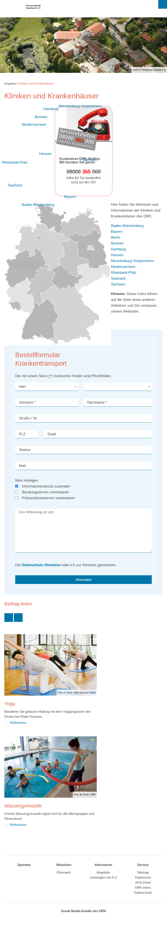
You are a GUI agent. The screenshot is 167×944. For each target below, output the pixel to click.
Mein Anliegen (26, 480)
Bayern (70, 197)
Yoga (9, 703)
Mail (22, 466)
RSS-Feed (142, 882)
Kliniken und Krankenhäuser (36, 83)
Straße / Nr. (28, 418)
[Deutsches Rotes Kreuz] (12, 8)
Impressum (143, 877)
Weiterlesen (18, 722)
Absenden (83, 580)
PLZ (22, 434)
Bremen (41, 117)
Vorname (27, 402)
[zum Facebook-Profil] (64, 919)
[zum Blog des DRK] (100, 919)
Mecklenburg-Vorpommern (80, 106)
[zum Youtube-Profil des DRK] (91, 919)
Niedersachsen (34, 124)
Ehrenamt (64, 872)
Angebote (103, 872)
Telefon (24, 450)
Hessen (45, 154)
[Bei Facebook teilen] (18, 617)
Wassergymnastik (23, 806)
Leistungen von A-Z (103, 877)
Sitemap (143, 872)
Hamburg (50, 109)
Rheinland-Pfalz (15, 162)
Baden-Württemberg (38, 205)
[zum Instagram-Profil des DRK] (82, 919)
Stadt (51, 434)
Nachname (97, 402)
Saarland (15, 185)
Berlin (91, 129)
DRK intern (143, 887)
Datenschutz (143, 892)
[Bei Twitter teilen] (8, 617)
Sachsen (90, 160)
